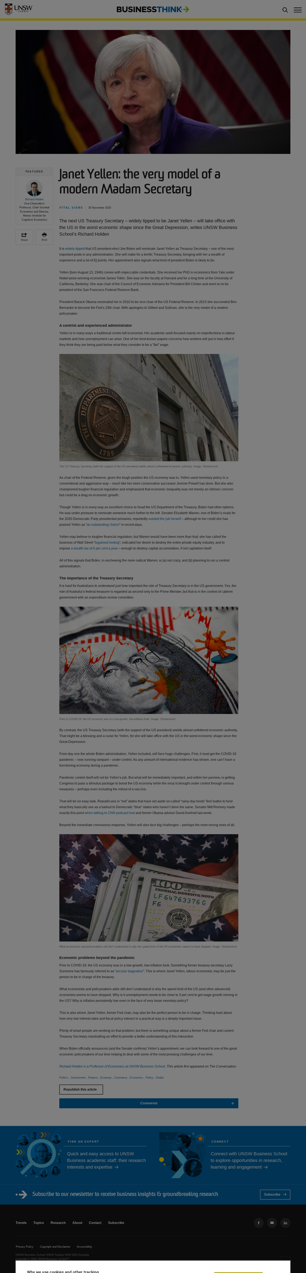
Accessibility (84, 1246)
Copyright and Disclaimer (55, 1246)
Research (58, 1223)
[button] (34, 201)
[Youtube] (272, 1223)
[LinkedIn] (285, 1223)
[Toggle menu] (297, 9)
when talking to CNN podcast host (110, 813)
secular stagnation (129, 971)
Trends (21, 1223)
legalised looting (107, 542)
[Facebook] (259, 1223)
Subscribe (272, 1194)
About (77, 1223)
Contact (95, 1223)
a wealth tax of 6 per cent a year (94, 548)
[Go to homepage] (153, 9)
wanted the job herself (164, 519)
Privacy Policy (24, 1246)
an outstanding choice (103, 524)
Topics (38, 1223)
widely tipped (75, 248)
